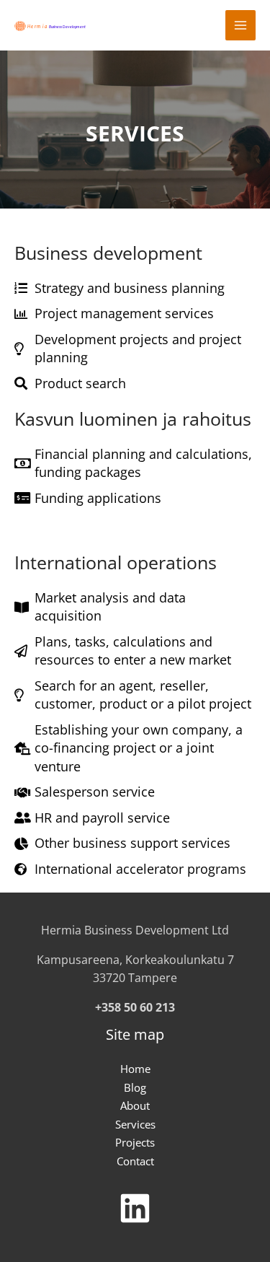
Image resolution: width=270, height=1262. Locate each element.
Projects (135, 1142)
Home (135, 1068)
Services (135, 1124)
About (135, 1105)
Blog (135, 1087)
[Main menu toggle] (240, 25)
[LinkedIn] (135, 1209)
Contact (135, 1161)
